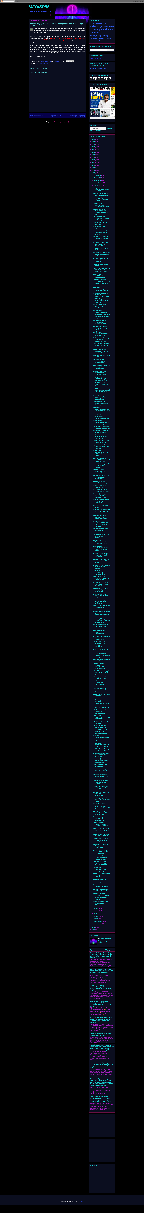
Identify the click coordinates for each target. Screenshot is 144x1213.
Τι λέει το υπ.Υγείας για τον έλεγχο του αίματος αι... (101, 788)
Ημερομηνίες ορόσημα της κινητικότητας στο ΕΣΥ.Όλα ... (100, 903)
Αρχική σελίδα (56, 116)
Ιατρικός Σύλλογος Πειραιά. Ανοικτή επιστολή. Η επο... (99, 471)
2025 (93, 141)
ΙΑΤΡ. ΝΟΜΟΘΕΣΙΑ (43, 15)
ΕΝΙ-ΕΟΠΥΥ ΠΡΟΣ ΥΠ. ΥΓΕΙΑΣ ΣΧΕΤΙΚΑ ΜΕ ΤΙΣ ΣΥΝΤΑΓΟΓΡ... (101, 717)
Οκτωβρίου (97, 180)
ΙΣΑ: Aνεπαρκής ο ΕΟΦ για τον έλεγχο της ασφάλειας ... (100, 260)
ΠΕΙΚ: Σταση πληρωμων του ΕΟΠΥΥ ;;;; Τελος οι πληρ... (101, 830)
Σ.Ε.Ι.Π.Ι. (64, 15)
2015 (93, 167)
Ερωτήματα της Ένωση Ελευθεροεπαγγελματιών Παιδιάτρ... (101, 446)
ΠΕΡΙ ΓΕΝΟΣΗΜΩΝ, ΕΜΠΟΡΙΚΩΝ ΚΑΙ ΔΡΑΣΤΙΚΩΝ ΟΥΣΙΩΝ (100, 824)
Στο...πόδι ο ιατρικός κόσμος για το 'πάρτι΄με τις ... (101, 690)
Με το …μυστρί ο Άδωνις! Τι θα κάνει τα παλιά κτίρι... (101, 678)
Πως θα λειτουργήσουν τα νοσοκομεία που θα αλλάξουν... (101, 601)
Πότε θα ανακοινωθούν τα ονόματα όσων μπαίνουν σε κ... (101, 607)
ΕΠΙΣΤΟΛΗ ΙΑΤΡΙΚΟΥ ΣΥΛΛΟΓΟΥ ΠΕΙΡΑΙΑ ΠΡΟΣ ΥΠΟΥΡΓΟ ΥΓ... (100, 863)
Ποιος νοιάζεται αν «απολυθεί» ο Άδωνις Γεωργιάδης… (100, 760)
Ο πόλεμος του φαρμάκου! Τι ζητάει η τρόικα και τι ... (101, 511)
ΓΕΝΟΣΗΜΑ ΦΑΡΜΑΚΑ (42, 63)
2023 (93, 147)
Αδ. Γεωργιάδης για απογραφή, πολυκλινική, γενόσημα (101, 655)
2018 (93, 160)
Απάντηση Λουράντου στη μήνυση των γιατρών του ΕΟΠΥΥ (101, 880)
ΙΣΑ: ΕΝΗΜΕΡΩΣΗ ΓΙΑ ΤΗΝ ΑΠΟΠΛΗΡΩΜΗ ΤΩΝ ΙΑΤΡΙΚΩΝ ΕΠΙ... (100, 852)
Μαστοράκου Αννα (105, 938)
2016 (93, 165)
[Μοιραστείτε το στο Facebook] (71, 61)
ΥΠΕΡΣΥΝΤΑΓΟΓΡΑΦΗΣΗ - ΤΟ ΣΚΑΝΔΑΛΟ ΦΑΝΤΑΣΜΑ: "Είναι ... (101, 270)
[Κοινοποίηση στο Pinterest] (73, 61)
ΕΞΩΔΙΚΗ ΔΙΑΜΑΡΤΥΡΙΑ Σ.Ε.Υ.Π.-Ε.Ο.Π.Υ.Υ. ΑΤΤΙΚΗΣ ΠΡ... (101, 501)
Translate (98, 130)
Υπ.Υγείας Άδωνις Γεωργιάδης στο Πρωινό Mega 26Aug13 (101, 620)
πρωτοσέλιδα (100, 120)
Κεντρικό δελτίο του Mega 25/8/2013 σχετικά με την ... (101, 696)
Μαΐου (96, 913)
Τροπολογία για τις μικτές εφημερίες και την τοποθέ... (101, 536)
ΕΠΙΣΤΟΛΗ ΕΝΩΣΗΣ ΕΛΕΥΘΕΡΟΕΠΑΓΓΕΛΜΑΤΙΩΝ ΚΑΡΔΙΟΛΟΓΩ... (101, 459)
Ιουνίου (96, 911)
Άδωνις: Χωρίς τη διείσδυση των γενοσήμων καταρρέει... (101, 205)
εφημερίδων (106, 120)
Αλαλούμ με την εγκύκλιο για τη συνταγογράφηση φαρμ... (101, 799)
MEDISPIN (39, 6)
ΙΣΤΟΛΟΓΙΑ (55, 15)
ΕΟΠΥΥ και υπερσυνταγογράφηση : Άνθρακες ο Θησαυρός (101, 289)
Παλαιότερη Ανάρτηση (77, 116)
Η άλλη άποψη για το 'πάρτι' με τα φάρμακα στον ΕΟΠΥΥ (100, 595)
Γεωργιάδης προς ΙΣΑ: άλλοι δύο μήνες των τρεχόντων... (100, 238)
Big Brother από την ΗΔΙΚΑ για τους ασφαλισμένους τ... (100, 322)
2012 (93, 927)
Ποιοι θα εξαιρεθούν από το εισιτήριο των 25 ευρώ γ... (101, 561)
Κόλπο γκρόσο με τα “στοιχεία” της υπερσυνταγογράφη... (100, 517)
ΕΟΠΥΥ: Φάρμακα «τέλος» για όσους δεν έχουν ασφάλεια (101, 300)
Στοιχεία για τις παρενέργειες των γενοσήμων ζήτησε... (100, 869)
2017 (93, 162)
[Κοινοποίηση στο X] (70, 61)
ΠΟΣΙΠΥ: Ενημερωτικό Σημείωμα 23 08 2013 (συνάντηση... (100, 776)
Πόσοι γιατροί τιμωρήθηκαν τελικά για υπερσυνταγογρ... (101, 422)
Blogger (81, 1201)
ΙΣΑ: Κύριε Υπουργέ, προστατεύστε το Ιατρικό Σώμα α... (99, 711)
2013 (93, 173)
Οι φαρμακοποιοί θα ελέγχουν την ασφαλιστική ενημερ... (101, 306)
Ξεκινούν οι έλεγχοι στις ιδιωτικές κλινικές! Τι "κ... (101, 345)
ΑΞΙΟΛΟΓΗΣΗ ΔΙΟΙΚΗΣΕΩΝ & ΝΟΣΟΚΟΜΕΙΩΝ (99, 275)
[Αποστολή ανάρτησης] (63, 61)
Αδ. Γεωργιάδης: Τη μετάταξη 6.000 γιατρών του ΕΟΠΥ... (101, 199)
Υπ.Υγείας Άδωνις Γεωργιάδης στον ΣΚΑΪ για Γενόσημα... (101, 218)
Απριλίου (97, 916)
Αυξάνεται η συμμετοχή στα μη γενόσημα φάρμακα (100, 782)
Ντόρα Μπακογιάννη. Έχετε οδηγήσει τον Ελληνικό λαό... (100, 436)
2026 (93, 139)
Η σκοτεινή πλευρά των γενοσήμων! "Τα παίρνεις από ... (100, 244)
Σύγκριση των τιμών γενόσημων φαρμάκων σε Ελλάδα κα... (101, 189)
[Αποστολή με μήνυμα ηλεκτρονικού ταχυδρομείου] (67, 61)
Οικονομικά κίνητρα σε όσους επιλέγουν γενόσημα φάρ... (100, 590)
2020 (93, 154)
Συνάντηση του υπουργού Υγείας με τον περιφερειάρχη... (101, 638)
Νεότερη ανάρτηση (37, 116)
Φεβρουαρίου (98, 921)
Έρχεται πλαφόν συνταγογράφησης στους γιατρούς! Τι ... (100, 684)
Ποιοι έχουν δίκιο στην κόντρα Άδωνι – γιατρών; (100, 530)
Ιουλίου (96, 908)
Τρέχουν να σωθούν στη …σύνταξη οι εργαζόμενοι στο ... (101, 339)
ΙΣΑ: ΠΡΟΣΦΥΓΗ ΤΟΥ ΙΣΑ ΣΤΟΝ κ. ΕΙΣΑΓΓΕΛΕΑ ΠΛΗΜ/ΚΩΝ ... (101, 584)
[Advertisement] (102, 1125)
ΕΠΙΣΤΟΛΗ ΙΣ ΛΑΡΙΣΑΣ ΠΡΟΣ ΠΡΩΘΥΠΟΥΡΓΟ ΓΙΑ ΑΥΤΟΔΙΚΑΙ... (101, 578)
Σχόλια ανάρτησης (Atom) (61, 122)
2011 (93, 929)
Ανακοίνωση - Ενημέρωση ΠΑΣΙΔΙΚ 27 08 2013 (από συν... (101, 566)
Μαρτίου (96, 918)
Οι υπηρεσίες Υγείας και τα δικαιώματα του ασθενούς (100, 626)
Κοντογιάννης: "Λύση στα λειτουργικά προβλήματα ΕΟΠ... (101, 367)
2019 (93, 157)
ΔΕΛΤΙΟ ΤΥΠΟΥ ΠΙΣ (99, 893)
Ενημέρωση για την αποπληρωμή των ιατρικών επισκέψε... (100, 378)
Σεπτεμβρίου (98, 183)
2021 (93, 152)
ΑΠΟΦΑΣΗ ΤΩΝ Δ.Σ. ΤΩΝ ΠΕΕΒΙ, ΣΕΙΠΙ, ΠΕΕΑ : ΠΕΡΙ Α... (101, 897)
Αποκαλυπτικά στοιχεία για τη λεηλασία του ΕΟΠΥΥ (100, 770)
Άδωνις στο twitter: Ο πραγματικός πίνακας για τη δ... (100, 232)
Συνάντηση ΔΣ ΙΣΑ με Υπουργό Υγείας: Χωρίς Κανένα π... (101, 384)
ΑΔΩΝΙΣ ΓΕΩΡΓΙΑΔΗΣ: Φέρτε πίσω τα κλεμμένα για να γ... (100, 731)
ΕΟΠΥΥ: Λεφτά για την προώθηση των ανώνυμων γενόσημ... (100, 372)
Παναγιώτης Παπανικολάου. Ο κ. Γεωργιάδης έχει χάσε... (101, 542)
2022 (93, 149)
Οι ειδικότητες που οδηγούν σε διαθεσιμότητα (99, 632)
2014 (93, 170)
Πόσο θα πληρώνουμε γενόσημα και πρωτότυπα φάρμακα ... (101, 416)
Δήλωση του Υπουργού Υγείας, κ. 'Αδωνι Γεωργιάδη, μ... (100, 846)
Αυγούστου (97, 185)
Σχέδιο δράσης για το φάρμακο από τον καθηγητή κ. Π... (100, 397)
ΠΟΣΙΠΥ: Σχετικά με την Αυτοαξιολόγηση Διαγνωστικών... (100, 572)
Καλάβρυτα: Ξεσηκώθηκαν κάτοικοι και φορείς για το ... (101, 333)
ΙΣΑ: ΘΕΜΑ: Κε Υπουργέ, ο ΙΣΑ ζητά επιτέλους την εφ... (101, 672)
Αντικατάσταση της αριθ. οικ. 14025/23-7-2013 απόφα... (101, 465)
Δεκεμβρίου (97, 175)
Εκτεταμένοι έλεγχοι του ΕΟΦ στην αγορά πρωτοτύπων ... (101, 477)
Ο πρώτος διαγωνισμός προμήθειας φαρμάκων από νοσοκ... (101, 555)
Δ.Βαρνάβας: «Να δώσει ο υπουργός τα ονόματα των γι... (101, 316)
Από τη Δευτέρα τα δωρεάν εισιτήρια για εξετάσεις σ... (100, 403)
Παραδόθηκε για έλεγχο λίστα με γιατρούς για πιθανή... (100, 328)
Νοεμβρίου (97, 177)
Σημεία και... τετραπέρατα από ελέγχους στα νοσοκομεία (101, 754)
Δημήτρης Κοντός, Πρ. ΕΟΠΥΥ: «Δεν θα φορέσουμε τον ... (100, 361)
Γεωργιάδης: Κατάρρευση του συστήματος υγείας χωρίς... (101, 254)
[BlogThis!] (68, 61)
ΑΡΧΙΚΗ (33, 15)
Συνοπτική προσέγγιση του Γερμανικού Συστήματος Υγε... (100, 495)
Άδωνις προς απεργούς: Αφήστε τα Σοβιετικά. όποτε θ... (101, 840)
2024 (93, 144)
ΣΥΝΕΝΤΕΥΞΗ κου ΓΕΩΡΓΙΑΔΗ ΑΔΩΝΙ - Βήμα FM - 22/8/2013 (100, 813)
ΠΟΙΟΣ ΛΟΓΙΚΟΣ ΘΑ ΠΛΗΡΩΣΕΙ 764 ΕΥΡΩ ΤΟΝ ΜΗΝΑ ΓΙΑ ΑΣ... (100, 351)
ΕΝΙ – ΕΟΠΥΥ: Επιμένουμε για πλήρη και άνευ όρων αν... (101, 875)
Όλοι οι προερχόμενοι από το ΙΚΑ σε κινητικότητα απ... (100, 818)
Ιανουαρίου (97, 924)
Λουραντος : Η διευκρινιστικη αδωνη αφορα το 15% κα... (100, 857)
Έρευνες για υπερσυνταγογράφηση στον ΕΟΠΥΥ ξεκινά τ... (101, 744)
